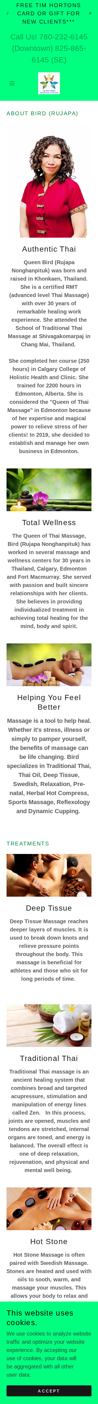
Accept (49, 1391)
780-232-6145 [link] (63, 37)
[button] (13, 83)
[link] (49, 83)
